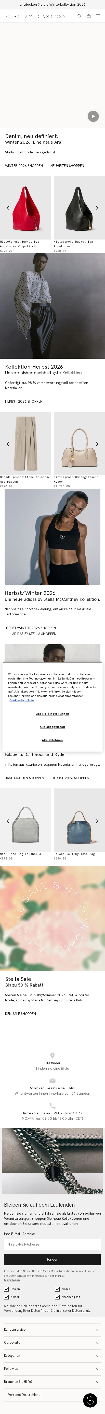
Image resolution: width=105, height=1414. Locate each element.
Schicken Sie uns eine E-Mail (52, 1088)
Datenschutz (81, 1311)
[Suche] (79, 16)
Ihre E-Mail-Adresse (19, 1234)
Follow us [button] (11, 1369)
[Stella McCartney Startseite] (36, 16)
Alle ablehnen (52, 740)
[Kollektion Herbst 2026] (52, 306)
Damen (15, 1289)
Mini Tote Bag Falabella (20, 854)
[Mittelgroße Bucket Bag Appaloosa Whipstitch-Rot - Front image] (25, 207)
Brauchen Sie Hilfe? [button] (18, 1382)
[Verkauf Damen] (52, 918)
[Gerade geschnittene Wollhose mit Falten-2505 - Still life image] (25, 443)
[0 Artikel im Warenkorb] (88, 16)
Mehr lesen (12, 1280)
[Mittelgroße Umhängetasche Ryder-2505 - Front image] (79, 443)
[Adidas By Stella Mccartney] (52, 537)
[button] (90, 1400)
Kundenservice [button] (14, 1329)
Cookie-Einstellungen (52, 713)
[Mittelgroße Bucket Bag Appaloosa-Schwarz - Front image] (79, 207)
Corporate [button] (12, 1342)
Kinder (15, 1297)
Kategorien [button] (12, 1356)
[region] (52, 707)
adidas (66, 1289)
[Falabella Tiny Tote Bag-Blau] (79, 820)
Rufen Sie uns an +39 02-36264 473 (52, 1113)
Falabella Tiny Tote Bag (74, 854)
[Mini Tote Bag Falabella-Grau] (25, 820)
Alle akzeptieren (52, 727)
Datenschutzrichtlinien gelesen (29, 1275)
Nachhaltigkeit (71, 1297)
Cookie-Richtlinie (21, 700)
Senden (52, 1259)
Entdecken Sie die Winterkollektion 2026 (53, 4)
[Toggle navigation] (98, 16)
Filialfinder (52, 1063)
